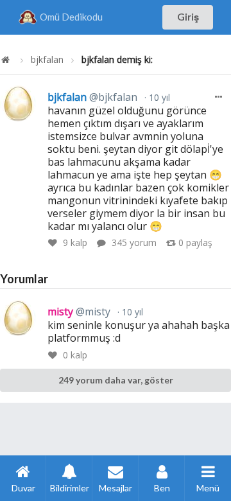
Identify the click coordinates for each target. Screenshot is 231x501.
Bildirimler (69, 487)
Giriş (188, 16)
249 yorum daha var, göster (115, 379)
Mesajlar (115, 487)
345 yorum (134, 242)
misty (78, 311)
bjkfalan (47, 59)
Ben (162, 487)
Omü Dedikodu (71, 16)
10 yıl (158, 97)
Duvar (23, 487)
